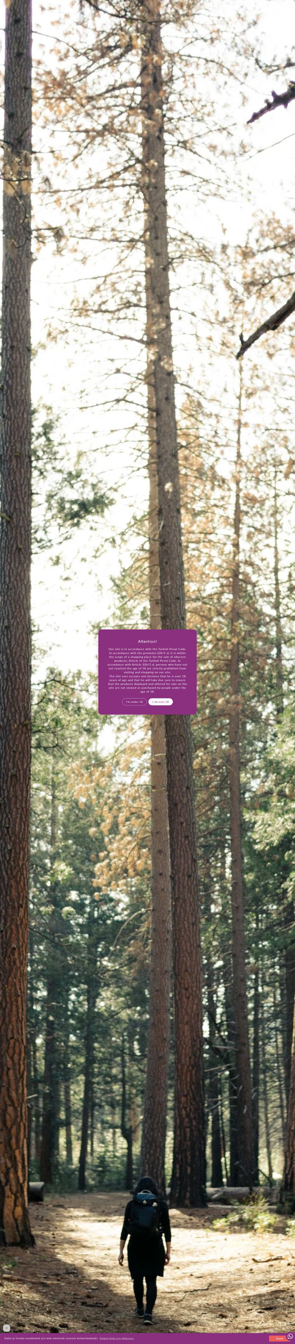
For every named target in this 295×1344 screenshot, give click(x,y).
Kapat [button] (279, 1338)
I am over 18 (160, 701)
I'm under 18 (134, 701)
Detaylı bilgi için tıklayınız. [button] (117, 1338)
